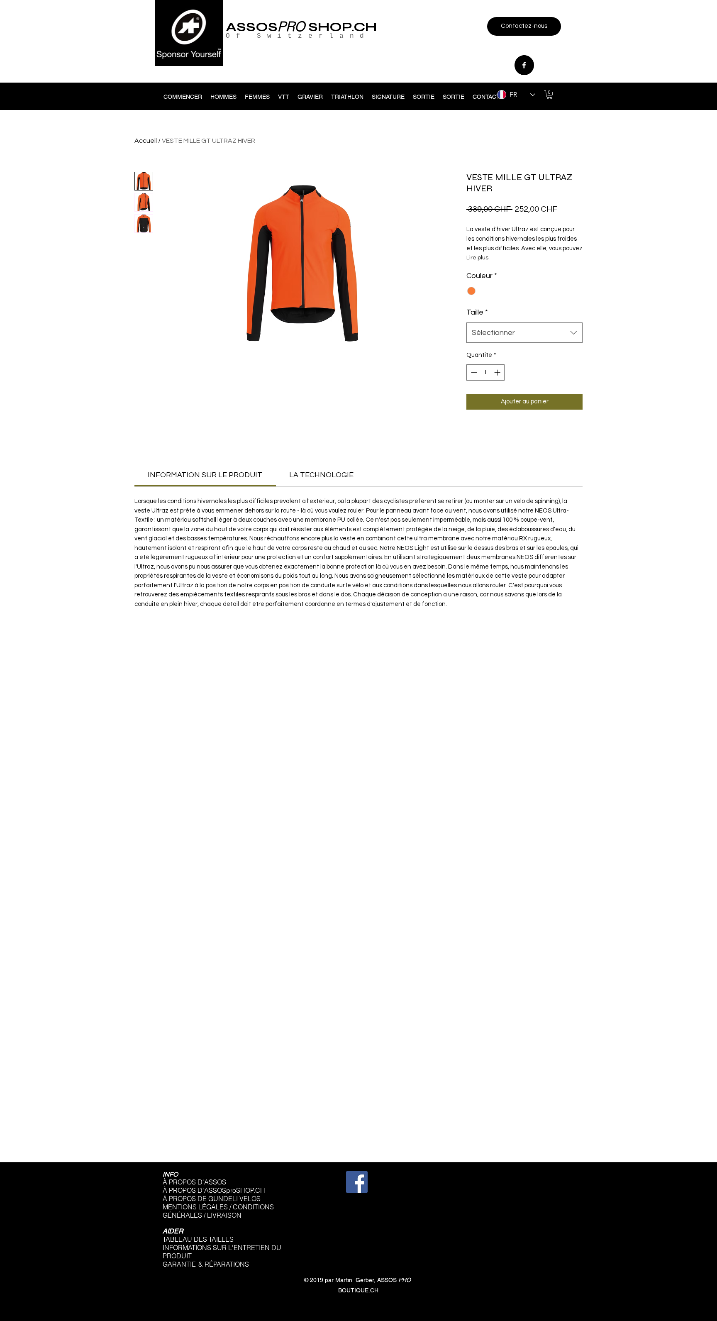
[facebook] (524, 65)
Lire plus (477, 258)
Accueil (145, 140)
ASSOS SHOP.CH (301, 27)
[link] (205, 475)
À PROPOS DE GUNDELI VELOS (212, 1198)
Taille (477, 312)
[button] (549, 94)
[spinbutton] (486, 372)
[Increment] (498, 372)
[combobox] (524, 332)
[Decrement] (473, 372)
